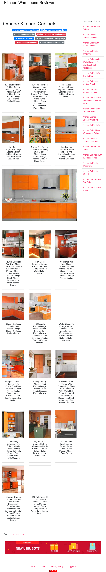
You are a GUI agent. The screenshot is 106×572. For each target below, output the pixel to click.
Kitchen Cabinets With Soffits (92, 189)
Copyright (72, 566)
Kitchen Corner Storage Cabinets (90, 118)
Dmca (32, 566)
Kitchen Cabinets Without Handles (90, 91)
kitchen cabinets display (24, 34)
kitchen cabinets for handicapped (51, 34)
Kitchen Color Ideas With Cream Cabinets (92, 132)
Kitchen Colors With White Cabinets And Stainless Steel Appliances (91, 63)
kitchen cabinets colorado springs (50, 38)
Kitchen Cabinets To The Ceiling (91, 74)
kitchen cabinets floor (24, 38)
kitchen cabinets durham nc (52, 42)
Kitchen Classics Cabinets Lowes (90, 36)
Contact (43, 566)
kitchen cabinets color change (26, 30)
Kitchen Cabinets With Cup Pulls (92, 181)
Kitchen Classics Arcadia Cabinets (90, 140)
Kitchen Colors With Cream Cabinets (91, 110)
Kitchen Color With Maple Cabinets (91, 44)
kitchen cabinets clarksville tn (54, 30)
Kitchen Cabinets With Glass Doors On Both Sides (92, 100)
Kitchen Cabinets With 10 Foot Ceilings (92, 156)
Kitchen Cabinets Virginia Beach (90, 82)
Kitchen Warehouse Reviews (29, 2)
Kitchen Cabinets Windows (90, 52)
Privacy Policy (57, 566)
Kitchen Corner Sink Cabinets (91, 148)
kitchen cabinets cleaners (26, 42)
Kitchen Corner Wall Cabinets (91, 28)
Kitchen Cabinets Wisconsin (90, 164)
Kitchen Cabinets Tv (91, 125)
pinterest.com (18, 534)
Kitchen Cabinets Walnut (90, 172)
